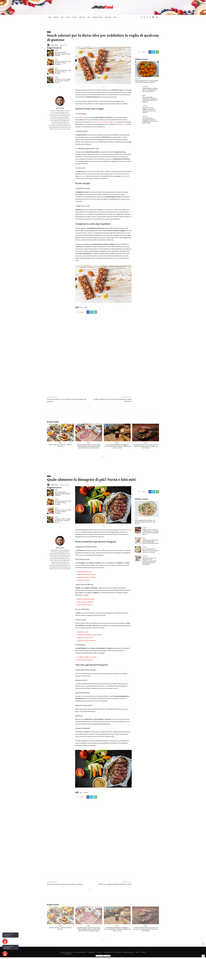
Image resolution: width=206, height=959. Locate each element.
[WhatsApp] (150, 17)
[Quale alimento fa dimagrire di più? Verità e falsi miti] (50, 53)
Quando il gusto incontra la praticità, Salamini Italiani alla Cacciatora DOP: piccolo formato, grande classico (89, 446)
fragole (105, 122)
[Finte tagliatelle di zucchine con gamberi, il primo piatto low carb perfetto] (138, 98)
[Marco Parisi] (48, 45)
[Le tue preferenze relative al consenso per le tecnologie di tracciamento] (203, 956)
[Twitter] (91, 312)
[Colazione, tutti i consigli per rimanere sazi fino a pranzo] (50, 79)
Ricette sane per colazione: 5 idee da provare (60, 445)
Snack (85, 307)
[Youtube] (153, 17)
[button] (156, 17)
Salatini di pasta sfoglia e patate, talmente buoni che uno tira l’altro (150, 89)
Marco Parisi (54, 45)
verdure (126, 176)
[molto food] (102, 7)
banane (95, 122)
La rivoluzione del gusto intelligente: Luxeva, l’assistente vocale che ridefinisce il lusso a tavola (117, 446)
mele (90, 122)
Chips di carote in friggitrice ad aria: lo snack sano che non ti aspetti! (149, 110)
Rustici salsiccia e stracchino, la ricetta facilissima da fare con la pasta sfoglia (150, 120)
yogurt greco (122, 124)
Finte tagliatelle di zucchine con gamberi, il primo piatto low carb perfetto (150, 99)
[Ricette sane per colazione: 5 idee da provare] (60, 432)
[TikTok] (147, 17)
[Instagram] (144, 17)
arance (100, 122)
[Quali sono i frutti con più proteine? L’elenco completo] (50, 62)
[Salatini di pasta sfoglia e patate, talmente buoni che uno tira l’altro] (138, 89)
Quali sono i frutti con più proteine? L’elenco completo (63, 62)
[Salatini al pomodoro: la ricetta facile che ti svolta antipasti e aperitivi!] (147, 69)
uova (84, 176)
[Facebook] (141, 17)
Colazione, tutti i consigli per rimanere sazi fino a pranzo (62, 80)
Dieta (81, 307)
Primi (144, 95)
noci (121, 137)
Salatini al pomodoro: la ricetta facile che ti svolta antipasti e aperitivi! (146, 81)
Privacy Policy (99, 955)
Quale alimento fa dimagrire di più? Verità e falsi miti (63, 53)
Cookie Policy (107, 955)
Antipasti (137, 78)
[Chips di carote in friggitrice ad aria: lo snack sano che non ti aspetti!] (138, 108)
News (56, 50)
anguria (111, 122)
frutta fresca (81, 117)
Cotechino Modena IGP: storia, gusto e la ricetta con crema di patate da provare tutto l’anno (145, 446)
